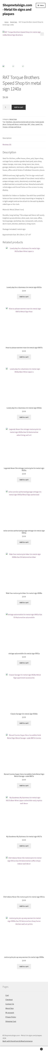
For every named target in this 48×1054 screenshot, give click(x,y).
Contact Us (9, 1004)
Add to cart (18, 107)
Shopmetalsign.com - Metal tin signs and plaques (17, 9)
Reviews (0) (7, 144)
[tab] (24, 138)
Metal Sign (13, 22)
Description (7, 138)
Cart (7, 995)
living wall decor (13, 124)
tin (41, 124)
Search (24, 1050)
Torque (5, 127)
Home (6, 22)
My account (9, 1012)
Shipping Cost (10, 1021)
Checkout (9, 999)
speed (37, 124)
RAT (29, 124)
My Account (8, 1050)
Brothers (9, 122)
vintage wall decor (14, 127)
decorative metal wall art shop (24, 122)
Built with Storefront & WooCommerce (17, 1041)
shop (33, 124)
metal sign (23, 124)
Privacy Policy (10, 1017)
